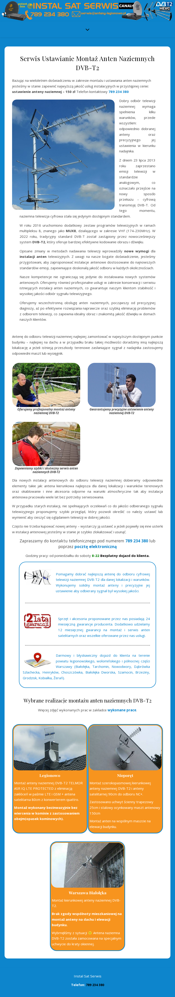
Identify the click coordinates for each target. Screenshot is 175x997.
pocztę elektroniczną (96, 546)
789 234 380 (118, 91)
